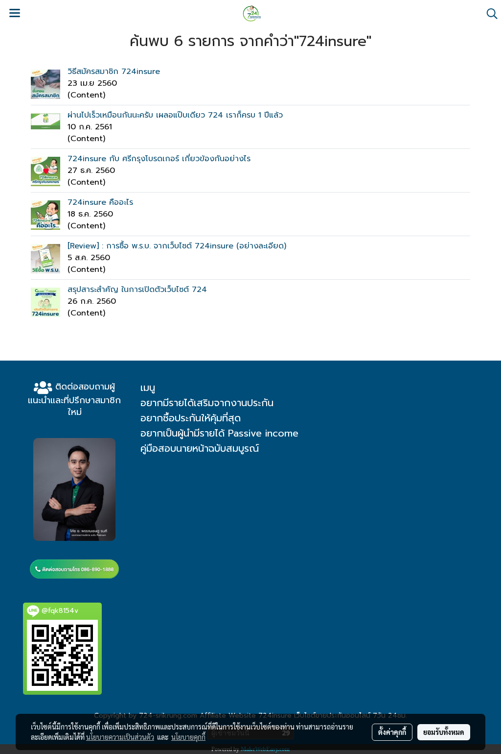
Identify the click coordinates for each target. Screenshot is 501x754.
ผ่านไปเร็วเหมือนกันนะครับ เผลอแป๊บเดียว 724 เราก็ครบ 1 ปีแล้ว (175, 115)
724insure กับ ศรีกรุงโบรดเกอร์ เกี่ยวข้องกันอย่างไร (159, 159)
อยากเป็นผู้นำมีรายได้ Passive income (219, 433)
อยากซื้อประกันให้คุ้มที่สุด (190, 418)
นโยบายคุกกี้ (188, 736)
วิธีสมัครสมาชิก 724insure (114, 71)
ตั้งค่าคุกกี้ (392, 732)
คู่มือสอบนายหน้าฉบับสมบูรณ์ (199, 448)
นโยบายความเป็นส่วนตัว (120, 736)
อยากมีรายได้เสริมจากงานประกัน (206, 402)
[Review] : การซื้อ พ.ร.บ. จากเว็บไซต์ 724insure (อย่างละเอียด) (177, 246)
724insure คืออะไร (100, 202)
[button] (489, 13)
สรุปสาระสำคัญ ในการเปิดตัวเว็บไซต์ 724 (137, 289)
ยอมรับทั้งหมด (443, 732)
